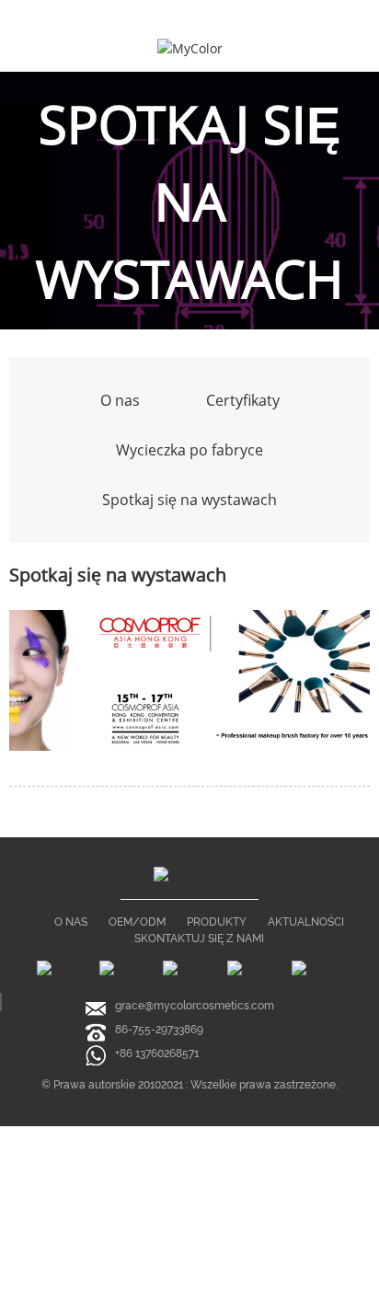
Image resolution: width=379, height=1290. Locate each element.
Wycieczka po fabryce (189, 450)
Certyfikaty (243, 400)
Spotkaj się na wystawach (189, 500)
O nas (120, 400)
